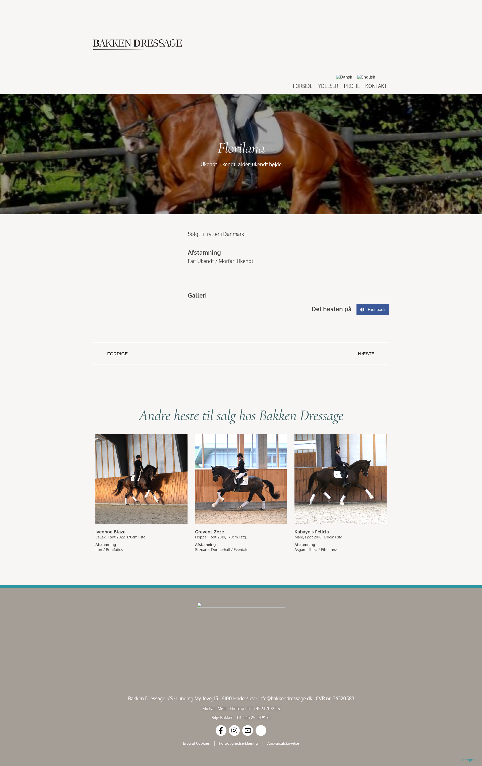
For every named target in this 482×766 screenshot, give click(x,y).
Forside (303, 86)
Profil (351, 86)
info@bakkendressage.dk (285, 698)
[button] (384, 77)
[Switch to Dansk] (344, 77)
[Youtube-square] (247, 730)
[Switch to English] (366, 77)
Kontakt (376, 86)
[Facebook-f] (221, 730)
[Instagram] (234, 730)
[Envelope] (261, 730)
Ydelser (328, 86)
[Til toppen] (467, 751)
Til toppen (467, 760)
